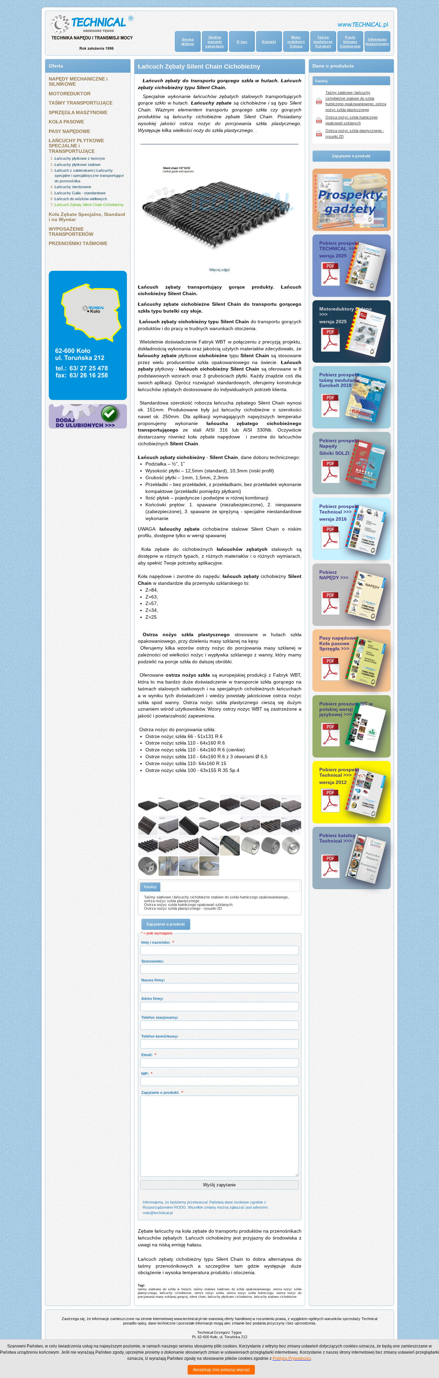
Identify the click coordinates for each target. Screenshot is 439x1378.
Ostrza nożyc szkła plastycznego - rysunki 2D (183, 908)
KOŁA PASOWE (66, 121)
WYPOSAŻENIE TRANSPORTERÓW (71, 231)
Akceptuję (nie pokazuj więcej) (221, 1369)
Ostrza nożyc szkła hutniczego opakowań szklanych (188, 905)
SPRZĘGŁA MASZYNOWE (78, 112)
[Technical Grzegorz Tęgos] (88, 427)
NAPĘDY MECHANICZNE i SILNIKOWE (78, 81)
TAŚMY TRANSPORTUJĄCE (80, 103)
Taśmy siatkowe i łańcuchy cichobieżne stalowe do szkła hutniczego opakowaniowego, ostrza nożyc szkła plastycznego (216, 899)
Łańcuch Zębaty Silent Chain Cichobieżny (89, 205)
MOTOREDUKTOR (70, 93)
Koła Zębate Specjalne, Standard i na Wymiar (87, 216)
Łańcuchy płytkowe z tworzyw (80, 158)
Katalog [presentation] (150, 887)
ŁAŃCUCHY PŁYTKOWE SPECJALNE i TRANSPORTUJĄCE (76, 146)
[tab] (150, 887)
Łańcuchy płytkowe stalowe (77, 164)
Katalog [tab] (321, 81)
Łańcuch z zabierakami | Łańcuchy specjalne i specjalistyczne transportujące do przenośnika (89, 175)
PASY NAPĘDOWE (69, 131)
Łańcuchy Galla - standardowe (80, 193)
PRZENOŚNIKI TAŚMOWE (78, 243)
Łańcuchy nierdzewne (73, 187)
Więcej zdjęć (219, 270)
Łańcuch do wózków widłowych (81, 199)
